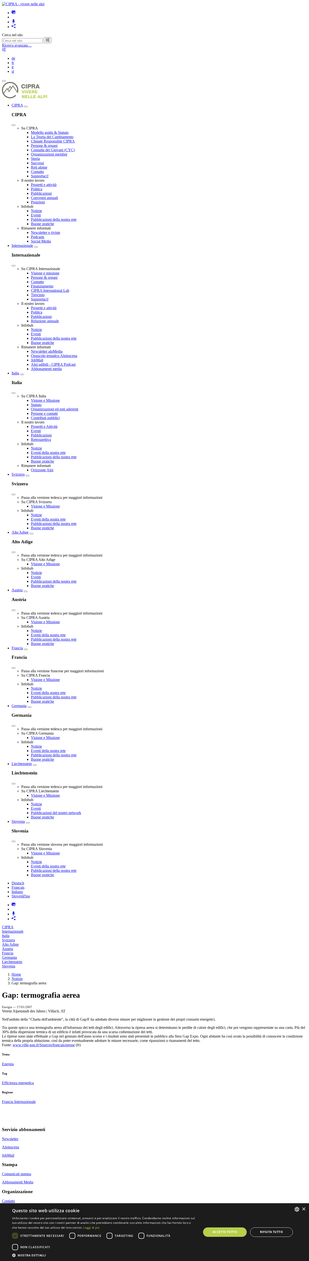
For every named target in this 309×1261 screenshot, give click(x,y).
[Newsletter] (13, 13)
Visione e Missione (45, 400)
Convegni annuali (44, 198)
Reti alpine (39, 167)
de (13, 58)
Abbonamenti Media (17, 1182)
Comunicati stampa (16, 1174)
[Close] (13, 125)
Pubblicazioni (41, 193)
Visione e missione (45, 273)
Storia (35, 159)
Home (16, 974)
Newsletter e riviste (45, 232)
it (13, 67)
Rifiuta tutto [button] (271, 1232)
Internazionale (22, 246)
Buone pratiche (42, 224)
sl (13, 71)
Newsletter (10, 1139)
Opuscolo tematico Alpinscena (54, 356)
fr (13, 63)
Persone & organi (44, 145)
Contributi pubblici (45, 418)
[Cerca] (47, 40)
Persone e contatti (44, 413)
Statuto (36, 405)
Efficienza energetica (18, 1083)
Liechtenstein (22, 764)
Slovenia (18, 821)
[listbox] (297, 1209)
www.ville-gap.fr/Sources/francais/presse (44, 1045)
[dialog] (154, 1232)
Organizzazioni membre (49, 154)
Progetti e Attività (44, 426)
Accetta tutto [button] (225, 1232)
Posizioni (38, 202)
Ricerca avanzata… (17, 45)
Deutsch (18, 883)
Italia (15, 373)
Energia (8, 1064)
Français (18, 887)
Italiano (17, 892)
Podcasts (37, 237)
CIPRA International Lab (50, 290)
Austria (17, 590)
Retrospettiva (41, 439)
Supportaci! (40, 176)
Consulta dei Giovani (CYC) (53, 150)
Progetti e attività (43, 185)
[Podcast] (13, 22)
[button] (104, 1255)
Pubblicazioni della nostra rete (54, 219)
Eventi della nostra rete (48, 453)
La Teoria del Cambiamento (52, 137)
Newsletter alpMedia (47, 351)
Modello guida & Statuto (50, 132)
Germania (19, 706)
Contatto (37, 172)
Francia (17, 648)
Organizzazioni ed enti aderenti (54, 409)
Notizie (36, 211)
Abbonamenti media (46, 369)
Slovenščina (21, 896)
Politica (36, 189)
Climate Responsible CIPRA (53, 141)
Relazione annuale (45, 321)
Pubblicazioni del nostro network (56, 813)
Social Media (41, 241)
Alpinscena (10, 1147)
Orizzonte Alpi (42, 470)
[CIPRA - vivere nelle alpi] (23, 4)
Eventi (36, 215)
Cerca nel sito (12, 35)
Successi (37, 163)
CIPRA (17, 105)
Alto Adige (20, 532)
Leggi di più (91, 1227)
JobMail (37, 360)
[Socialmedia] (13, 27)
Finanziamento (42, 286)
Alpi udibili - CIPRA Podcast (53, 364)
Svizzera (18, 474)
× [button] (303, 1209)
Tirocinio (38, 295)
